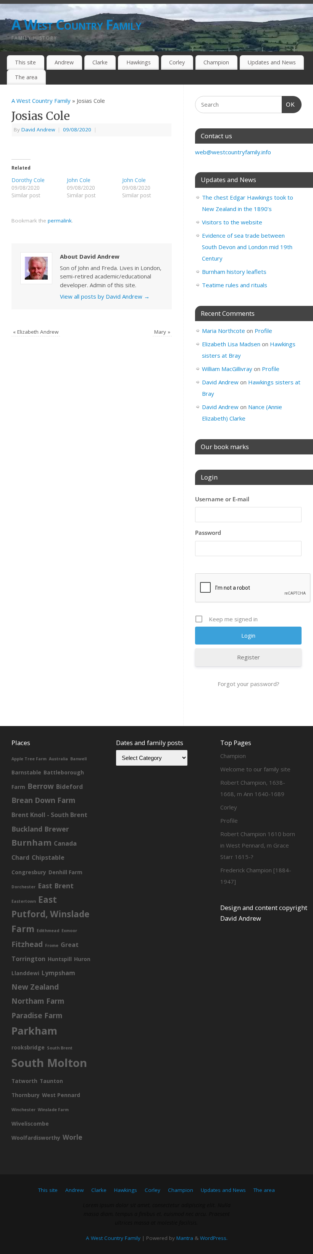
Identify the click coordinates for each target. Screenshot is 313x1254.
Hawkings (138, 62)
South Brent (60, 1048)
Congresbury (28, 872)
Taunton (51, 1080)
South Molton (49, 1062)
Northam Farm (38, 1001)
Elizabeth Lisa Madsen (231, 344)
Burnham (31, 842)
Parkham (34, 1031)
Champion (216, 62)
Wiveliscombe (30, 1123)
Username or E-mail (222, 499)
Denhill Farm (65, 872)
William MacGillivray (227, 369)
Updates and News (272, 62)
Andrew (64, 62)
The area (26, 77)
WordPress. (213, 1238)
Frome (51, 945)
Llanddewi (25, 973)
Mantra (184, 1238)
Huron (82, 959)
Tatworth (24, 1080)
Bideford (69, 786)
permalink (60, 220)
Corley (177, 62)
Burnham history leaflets (234, 271)
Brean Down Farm (43, 800)
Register (248, 657)
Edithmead (48, 930)
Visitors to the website (232, 222)
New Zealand (35, 987)
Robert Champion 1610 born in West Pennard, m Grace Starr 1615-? (257, 845)
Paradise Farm (37, 1015)
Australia (58, 758)
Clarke (100, 62)
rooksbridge (28, 1047)
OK (288, 104)
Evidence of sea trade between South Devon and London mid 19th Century (247, 247)
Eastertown (23, 901)
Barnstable (26, 772)
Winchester (23, 1109)
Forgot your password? (248, 684)
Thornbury (25, 1095)
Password (208, 532)
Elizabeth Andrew (35, 331)
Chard (20, 857)
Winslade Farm (53, 1109)
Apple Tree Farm (29, 758)
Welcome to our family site (255, 769)
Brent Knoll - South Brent (49, 815)
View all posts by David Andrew (105, 296)
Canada (65, 843)
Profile (263, 330)
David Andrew (38, 129)
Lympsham (58, 973)
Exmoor (69, 930)
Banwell (78, 758)
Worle (72, 1137)
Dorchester (23, 886)
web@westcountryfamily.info (233, 152)
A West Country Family (76, 24)
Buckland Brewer (40, 828)
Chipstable (48, 857)
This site (25, 62)
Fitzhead (27, 944)
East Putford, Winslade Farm (50, 914)
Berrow (40, 786)
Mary (162, 331)
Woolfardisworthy (35, 1137)
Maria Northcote (223, 330)
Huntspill (60, 959)
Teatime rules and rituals (234, 285)
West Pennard (61, 1095)
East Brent (56, 885)
